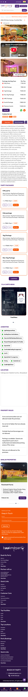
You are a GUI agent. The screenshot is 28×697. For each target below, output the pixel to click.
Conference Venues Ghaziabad (7, 658)
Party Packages (19, 122)
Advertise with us (4, 576)
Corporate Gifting (17, 690)
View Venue (22, 498)
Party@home (3, 647)
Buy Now (16, 205)
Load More (14, 278)
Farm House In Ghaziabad (6, 660)
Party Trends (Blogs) (5, 560)
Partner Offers (3, 562)
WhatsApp (25, 690)
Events (2, 590)
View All (6, 110)
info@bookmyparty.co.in (14, 673)
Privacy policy (3, 600)
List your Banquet (4, 573)
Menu (5, 205)
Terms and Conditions (5, 598)
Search (24, 10)
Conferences (3, 586)
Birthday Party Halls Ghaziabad (7, 656)
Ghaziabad (3, 627)
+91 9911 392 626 (15, 675)
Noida (2, 631)
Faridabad (3, 629)
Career (2, 564)
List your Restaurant (5, 572)
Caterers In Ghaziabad (5, 655)
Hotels (2, 613)
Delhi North (3, 633)
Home (2, 17)
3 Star (2, 619)
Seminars (2, 584)
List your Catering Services (6, 574)
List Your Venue (18, 1)
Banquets (2, 643)
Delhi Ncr (8, 17)
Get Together (3, 588)
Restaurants (3, 641)
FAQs (2, 602)
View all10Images (20, 74)
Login (17, 6)
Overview (7, 122)
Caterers (2, 645)
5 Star (2, 615)
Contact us (3, 596)
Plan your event (23, 6)
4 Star (2, 617)
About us (2, 558)
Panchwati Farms (7, 485)
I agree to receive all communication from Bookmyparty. (15, 538)
